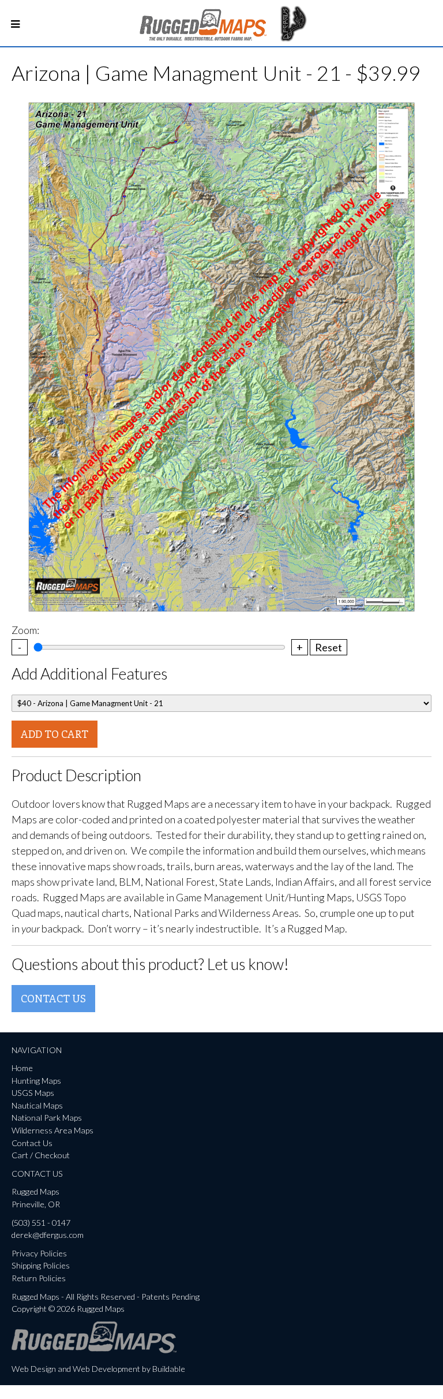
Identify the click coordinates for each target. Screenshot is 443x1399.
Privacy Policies (39, 1253)
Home (22, 1068)
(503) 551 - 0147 (41, 1223)
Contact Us (53, 998)
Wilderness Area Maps (52, 1130)
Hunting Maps (36, 1080)
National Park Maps (47, 1117)
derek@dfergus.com (48, 1235)
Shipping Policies (41, 1265)
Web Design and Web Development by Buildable (98, 1369)
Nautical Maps (37, 1105)
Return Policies (39, 1278)
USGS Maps (33, 1093)
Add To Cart (54, 734)
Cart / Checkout (41, 1155)
